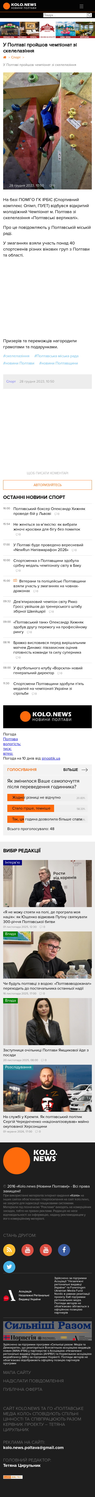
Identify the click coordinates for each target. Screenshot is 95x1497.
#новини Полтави (18, 363)
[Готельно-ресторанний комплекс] (47, 30)
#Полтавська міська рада (56, 356)
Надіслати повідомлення (33, 1381)
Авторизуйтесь (48, 485)
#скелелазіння (16, 356)
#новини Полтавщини (58, 363)
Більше (70, 769)
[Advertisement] (39, 294)
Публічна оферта (22, 1389)
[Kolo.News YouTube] (47, 716)
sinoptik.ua (51, 758)
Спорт (11, 381)
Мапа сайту (17, 1372)
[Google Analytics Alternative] (13, 1477)
